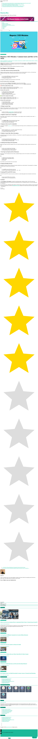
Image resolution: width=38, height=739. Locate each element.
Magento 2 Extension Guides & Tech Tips (8, 25)
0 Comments (16, 60)
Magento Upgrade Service (6, 682)
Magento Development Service (6, 678)
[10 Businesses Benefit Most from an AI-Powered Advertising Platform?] (3, 660)
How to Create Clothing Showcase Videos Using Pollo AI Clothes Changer (13, 5)
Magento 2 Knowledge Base (6, 24)
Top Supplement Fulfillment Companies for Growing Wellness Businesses (14, 634)
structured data (10, 61)
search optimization (3, 61)
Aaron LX (12, 60)
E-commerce (4, 26)
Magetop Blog (4, 12)
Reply (1, 736)
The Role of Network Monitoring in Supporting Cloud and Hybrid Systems (13, 567)
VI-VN (3, 27)
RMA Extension (4, 713)
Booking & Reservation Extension (7, 710)
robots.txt (10, 125)
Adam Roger (6, 636)
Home (3, 22)
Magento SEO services (16, 185)
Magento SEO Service (5, 721)
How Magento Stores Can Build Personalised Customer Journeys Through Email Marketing (18, 673)
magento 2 (32, 60)
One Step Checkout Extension (6, 711)
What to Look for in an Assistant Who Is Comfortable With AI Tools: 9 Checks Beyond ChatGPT (16, 3)
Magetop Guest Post (3, 620)
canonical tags (20, 60)
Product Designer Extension (6, 709)
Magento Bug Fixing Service (6, 680)
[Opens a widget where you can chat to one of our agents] (34, 737)
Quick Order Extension (5, 712)
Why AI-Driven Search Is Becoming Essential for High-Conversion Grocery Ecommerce (15, 568)
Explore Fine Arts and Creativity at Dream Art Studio (10, 4)
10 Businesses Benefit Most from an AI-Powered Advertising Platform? (12, 6)
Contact (3, 28)
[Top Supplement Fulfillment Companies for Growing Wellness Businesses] (3, 631)
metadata (36, 60)
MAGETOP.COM (3, 702)
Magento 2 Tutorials (5, 23)
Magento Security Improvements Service (8, 681)
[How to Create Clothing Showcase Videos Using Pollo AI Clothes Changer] (3, 650)
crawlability (24, 60)
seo (6, 61)
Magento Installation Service (6, 679)
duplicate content (28, 60)
